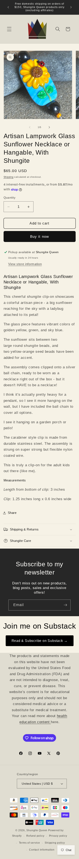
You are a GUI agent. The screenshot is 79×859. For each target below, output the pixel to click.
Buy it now (39, 236)
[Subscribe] (65, 605)
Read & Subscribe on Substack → (40, 641)
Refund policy (35, 835)
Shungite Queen (36, 830)
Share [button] (12, 512)
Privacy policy (58, 835)
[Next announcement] (71, 7)
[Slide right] (49, 127)
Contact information (42, 849)
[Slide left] (29, 127)
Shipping (8, 177)
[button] (9, 29)
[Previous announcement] (8, 7)
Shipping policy (55, 842)
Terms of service (29, 842)
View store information (25, 264)
